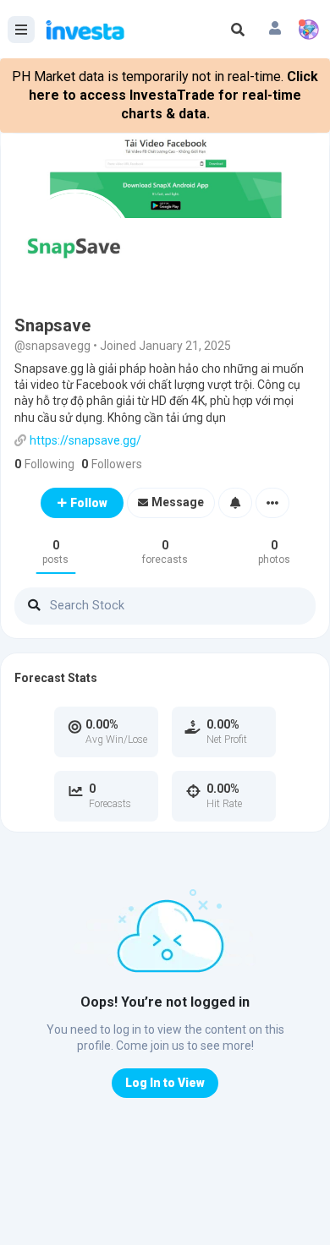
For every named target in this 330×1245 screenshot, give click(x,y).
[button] (275, 29)
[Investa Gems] (308, 29)
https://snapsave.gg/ (85, 440)
